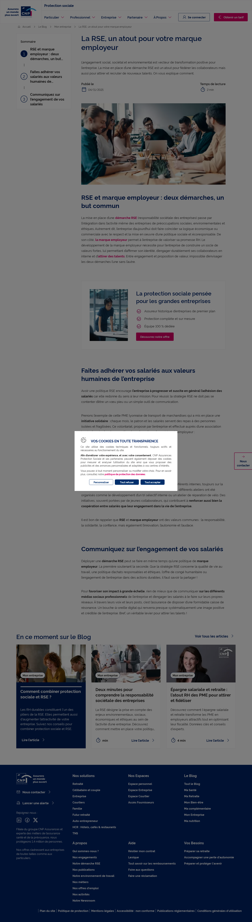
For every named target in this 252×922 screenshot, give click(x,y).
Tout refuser (127, 482)
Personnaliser (101, 482)
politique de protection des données (125, 474)
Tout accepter (152, 482)
